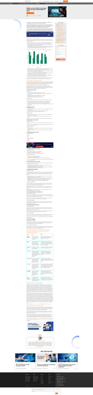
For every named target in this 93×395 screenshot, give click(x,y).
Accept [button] (56, 393)
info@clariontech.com (60, 383)
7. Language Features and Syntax (60, 34)
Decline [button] (59, 393)
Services (52, 1)
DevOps (62, 363)
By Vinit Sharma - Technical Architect (21, 368)
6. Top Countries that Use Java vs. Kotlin (61, 33)
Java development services (43, 319)
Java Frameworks (20, 363)
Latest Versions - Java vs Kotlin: (59, 41)
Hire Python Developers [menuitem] (27, 377)
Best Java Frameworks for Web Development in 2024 (22, 365)
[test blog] (25, 357)
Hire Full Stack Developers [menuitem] (28, 376)
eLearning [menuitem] (49, 383)
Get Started (26, 3)
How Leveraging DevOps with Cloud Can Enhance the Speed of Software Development (66, 365)
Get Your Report (80, 3)
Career (60, 1)
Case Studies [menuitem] (42, 377)
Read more (33, 368)
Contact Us (65, 1)
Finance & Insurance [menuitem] (50, 376)
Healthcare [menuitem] (49, 377)
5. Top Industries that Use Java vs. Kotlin (61, 32)
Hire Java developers (39, 318)
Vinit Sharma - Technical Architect (32, 15)
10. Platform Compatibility (60, 38)
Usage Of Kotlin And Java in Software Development (60, 25)
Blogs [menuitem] (41, 376)
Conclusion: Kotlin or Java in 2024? (60, 42)
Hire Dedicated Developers (46, 1)
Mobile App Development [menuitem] (35, 377)
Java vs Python (28, 159)
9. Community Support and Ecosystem (61, 37)
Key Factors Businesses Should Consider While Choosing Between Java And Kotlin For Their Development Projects (60, 40)
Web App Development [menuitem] (35, 376)
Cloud (59, 363)
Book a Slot (44, 3)
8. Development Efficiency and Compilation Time (60, 35)
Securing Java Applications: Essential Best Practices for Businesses (46, 365)
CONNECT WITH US (30, 13)
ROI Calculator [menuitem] (42, 383)
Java (27, 6)
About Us (40, 1)
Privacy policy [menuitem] (26, 386)
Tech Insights (56, 1)
